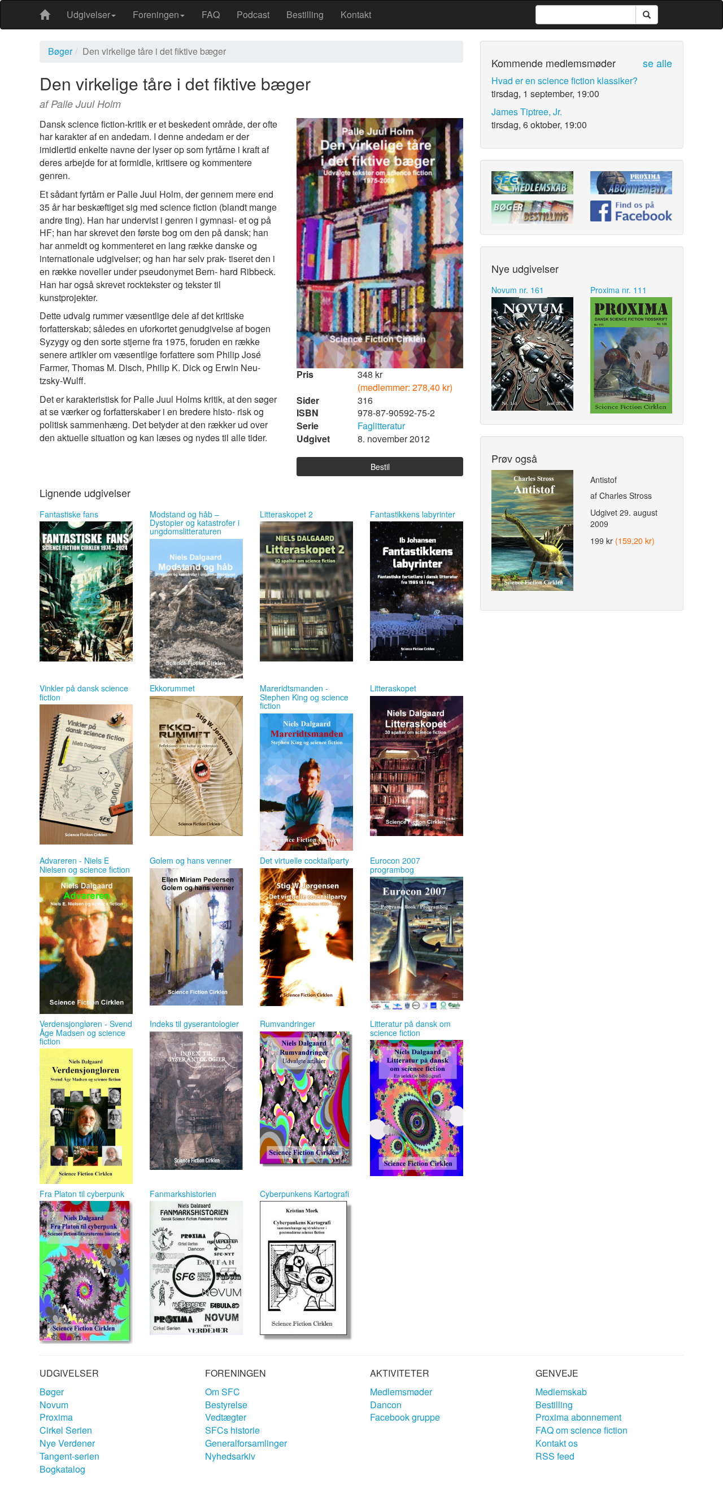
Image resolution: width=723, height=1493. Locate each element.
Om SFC (222, 1391)
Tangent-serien (69, 1456)
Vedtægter (225, 1417)
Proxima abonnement (578, 1417)
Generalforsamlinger (246, 1443)
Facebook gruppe (405, 1417)
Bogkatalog (62, 1468)
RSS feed (554, 1456)
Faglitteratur (381, 425)
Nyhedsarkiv (230, 1456)
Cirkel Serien (66, 1430)
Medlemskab (561, 1391)
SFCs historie (232, 1430)
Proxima (56, 1417)
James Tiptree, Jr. (526, 111)
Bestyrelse (226, 1404)
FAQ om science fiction (581, 1430)
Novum (54, 1404)
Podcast (253, 14)
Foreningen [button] (156, 14)
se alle (657, 62)
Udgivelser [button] (88, 14)
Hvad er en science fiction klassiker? (564, 80)
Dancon (386, 1404)
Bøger (60, 51)
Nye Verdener (67, 1443)
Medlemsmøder (401, 1391)
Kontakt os (556, 1443)
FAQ (211, 14)
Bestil (380, 466)
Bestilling (305, 14)
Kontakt (356, 14)
